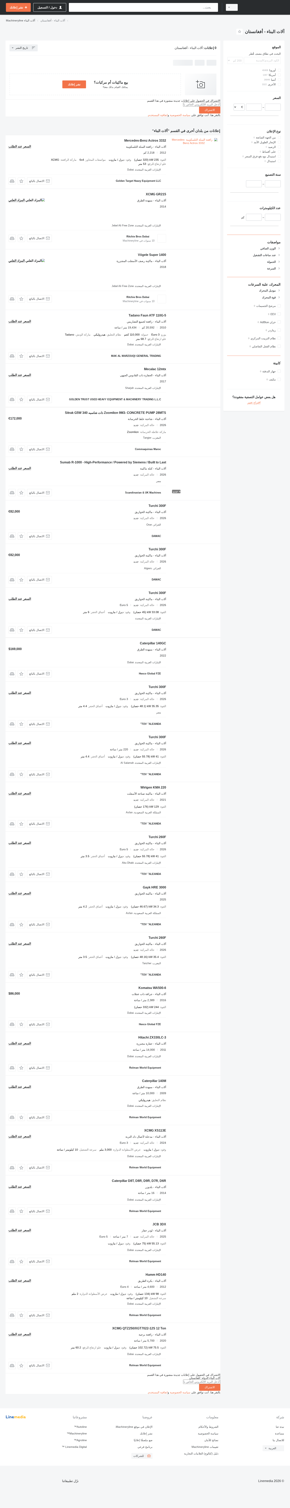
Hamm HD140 (156, 1274)
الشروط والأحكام (208, 1426)
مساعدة (279, 1433)
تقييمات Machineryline (205, 1446)
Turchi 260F (157, 837)
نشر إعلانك (74, 84)
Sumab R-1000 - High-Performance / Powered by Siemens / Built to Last (113, 462)
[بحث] (214, 7)
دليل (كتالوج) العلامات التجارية (201, 1453)
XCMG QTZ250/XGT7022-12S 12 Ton (139, 1328)
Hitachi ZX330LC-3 (152, 1037)
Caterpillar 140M (154, 1081)
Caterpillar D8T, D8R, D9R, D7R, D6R (139, 1180)
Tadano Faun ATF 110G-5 (147, 315)
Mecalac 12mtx (155, 369)
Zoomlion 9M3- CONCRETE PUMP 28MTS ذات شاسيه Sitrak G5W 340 (115, 412)
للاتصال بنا (278, 1440)
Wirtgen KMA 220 (153, 787)
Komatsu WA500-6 (152, 988)
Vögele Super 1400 (152, 254)
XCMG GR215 (156, 194)
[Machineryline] (263, 7)
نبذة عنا (280, 1426)
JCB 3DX (159, 1224)
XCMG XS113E (155, 1130)
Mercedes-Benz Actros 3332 (145, 140)
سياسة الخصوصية (180, 115)
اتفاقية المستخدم (158, 115)
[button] (21, 181)
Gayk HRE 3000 (154, 887)
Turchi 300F (157, 505)
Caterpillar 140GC (153, 643)
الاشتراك (210, 110)
